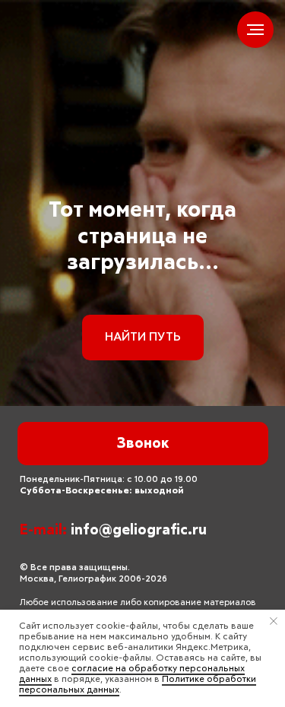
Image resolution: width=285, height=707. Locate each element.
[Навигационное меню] (255, 29)
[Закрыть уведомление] (273, 621)
